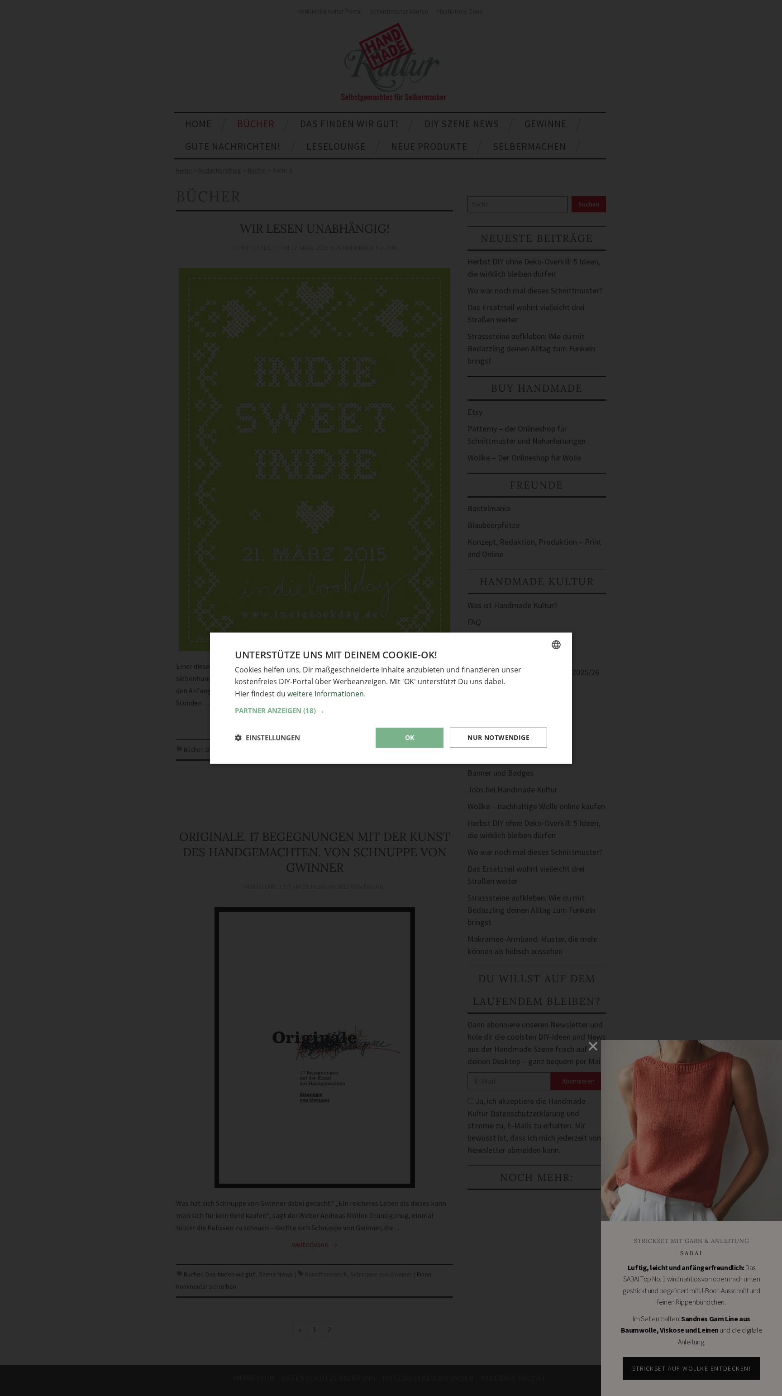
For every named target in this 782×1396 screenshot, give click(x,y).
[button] (391, 710)
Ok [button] (410, 737)
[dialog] (391, 697)
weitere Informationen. (326, 693)
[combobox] (556, 644)
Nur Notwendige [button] (498, 737)
